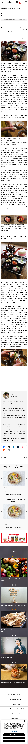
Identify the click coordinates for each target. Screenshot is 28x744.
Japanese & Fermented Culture (11, 7)
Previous (4, 457)
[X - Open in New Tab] (9, 447)
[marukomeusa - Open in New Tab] (14, 542)
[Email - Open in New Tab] (9, 450)
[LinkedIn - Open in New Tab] (13, 447)
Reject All (14, 737)
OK (14, 741)
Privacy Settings (14, 734)
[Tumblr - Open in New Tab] (18, 447)
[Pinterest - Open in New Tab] (22, 447)
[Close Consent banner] (26, 721)
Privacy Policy (14, 731)
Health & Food (22, 19)
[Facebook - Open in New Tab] (4, 447)
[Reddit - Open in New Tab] (4, 450)
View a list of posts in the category (14, 494)
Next (24, 457)
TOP (1, 7)
